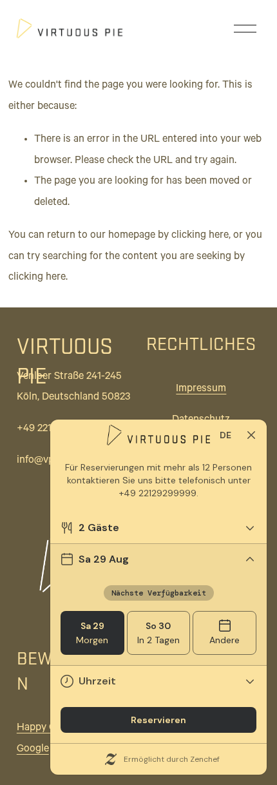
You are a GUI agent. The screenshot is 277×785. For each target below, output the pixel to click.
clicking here (200, 236)
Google (33, 749)
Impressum (201, 389)
